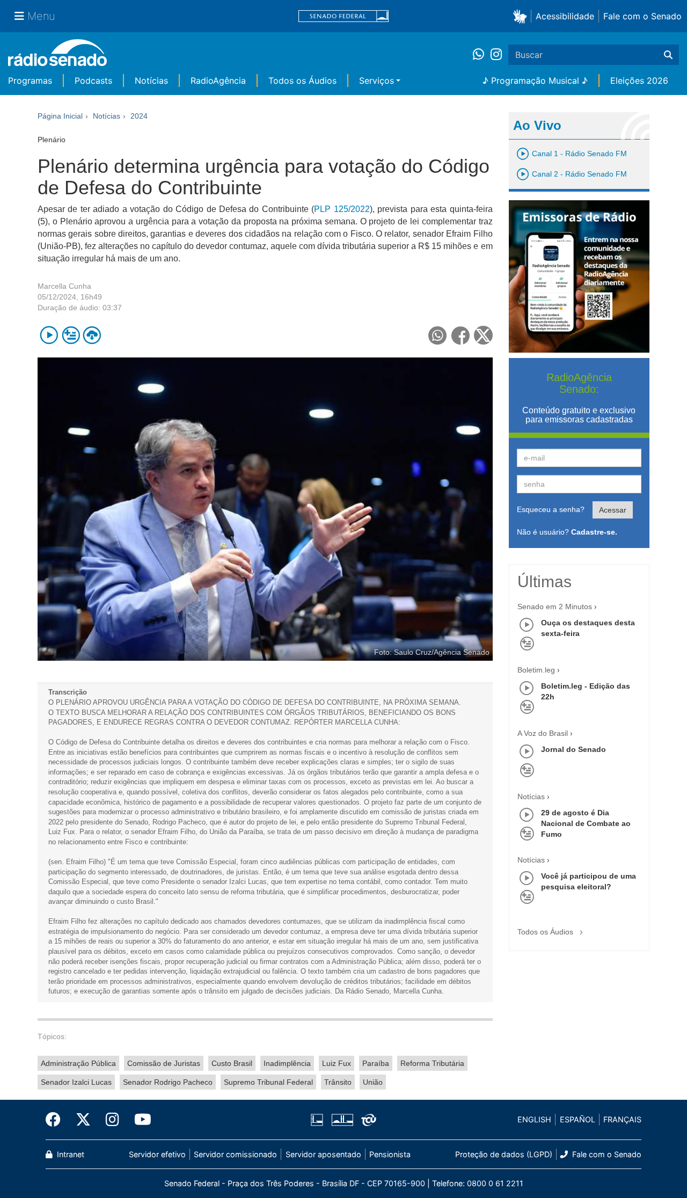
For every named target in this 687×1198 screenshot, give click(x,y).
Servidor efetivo (157, 1154)
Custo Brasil (231, 1063)
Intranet (69, 1154)
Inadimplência (287, 1063)
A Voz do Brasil (542, 733)
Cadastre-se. (594, 532)
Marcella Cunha (64, 286)
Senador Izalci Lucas (76, 1082)
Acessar (612, 510)
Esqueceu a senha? (550, 509)
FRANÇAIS (622, 1119)
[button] (522, 16)
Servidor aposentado (323, 1154)
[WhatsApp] (482, 54)
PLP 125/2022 (341, 209)
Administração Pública (78, 1063)
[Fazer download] (92, 335)
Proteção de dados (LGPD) (503, 1154)
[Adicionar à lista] (71, 335)
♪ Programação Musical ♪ (535, 80)
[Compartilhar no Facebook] (461, 335)
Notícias (151, 80)
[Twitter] (83, 1119)
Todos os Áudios (302, 80)
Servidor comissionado (235, 1154)
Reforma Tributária (432, 1063)
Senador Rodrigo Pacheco (168, 1082)
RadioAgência (218, 80)
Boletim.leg (536, 670)
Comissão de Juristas (163, 1063)
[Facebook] (57, 1119)
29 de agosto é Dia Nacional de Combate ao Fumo (586, 823)
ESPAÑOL (577, 1119)
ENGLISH (534, 1119)
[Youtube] (139, 1119)
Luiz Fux (336, 1063)
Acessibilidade (565, 16)
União (373, 1082)
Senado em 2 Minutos (554, 606)
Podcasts (93, 80)
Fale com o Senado (642, 16)
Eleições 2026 (639, 80)
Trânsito (338, 1082)
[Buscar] (668, 54)
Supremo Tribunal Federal (268, 1082)
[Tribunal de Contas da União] (366, 1119)
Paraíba (375, 1063)
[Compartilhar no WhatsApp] (438, 335)
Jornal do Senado (573, 749)
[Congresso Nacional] (342, 1119)
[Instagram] (496, 54)
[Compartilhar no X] (483, 335)
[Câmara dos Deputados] (319, 1119)
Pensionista (390, 1154)
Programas (30, 80)
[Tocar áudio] (49, 335)
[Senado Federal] (343, 16)
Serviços (376, 80)
